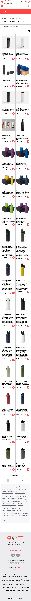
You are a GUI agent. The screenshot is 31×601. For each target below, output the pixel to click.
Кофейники (13, 508)
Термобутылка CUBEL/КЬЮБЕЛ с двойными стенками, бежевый (7, 383)
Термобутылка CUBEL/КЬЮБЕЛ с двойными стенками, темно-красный (8, 410)
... (20, 480)
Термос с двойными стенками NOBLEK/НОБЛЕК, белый (21, 438)
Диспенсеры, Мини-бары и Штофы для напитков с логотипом (13, 510)
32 (23, 480)
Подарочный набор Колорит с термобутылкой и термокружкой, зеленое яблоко (8, 220)
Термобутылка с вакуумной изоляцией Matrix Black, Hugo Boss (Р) (22, 137)
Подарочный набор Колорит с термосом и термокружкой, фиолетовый (7, 165)
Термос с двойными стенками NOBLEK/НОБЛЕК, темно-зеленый (8, 465)
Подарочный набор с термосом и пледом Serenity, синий (22, 82)
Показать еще (15, 475)
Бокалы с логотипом (20, 489)
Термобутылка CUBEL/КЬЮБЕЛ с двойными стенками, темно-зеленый (22, 383)
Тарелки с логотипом (16, 494)
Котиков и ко (22, 569)
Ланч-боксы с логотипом (9, 498)
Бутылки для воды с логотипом (17, 496)
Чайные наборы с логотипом (18, 488)
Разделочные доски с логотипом (11, 501)
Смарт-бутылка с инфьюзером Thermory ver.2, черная (7, 55)
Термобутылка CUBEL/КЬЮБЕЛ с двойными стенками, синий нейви (22, 410)
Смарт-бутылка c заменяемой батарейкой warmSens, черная (8, 109)
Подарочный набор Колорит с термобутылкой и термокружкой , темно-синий (22, 193)
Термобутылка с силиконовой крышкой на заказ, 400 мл (8, 137)
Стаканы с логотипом (8, 491)
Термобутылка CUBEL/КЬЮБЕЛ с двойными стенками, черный (7, 438)
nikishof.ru (20, 567)
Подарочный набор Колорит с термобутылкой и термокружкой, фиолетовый (22, 220)
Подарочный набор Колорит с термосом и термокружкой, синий (21, 165)
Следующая (25, 480)
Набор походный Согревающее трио (6, 81)
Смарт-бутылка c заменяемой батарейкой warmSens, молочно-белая (22, 110)
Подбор (4, 11)
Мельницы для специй (19, 500)
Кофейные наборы (7, 489)
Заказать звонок (15, 550)
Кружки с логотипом (8, 486)
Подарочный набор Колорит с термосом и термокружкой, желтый (7, 192)
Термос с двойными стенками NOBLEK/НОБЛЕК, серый (21, 465)
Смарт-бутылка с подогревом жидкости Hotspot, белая (22, 55)
